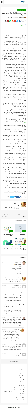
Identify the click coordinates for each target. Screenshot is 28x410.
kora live (23, 371)
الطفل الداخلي (22, 375)
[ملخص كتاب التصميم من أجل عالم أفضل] (20, 228)
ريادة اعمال (19, 10)
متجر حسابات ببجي (21, 399)
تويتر (6, 207)
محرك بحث (18, 285)
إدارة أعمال (23, 10)
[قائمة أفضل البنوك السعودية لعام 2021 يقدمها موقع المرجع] (20, 241)
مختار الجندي (18, 317)
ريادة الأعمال (23, 193)
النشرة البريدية (16, 208)
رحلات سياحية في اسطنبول (19, 387)
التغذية (3, 207)
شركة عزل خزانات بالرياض (19, 389)
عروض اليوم (22, 393)
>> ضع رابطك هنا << (21, 369)
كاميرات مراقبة (22, 395)
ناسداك (19, 277)
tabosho (16, 262)
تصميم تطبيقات (22, 381)
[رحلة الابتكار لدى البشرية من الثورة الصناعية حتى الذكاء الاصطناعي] (7, 228)
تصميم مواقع (22, 383)
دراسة (4, 118)
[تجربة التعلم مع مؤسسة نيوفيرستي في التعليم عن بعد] (7, 241)
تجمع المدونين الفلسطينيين (20, 304)
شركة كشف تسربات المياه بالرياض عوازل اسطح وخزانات (14, 391)
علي (20, 353)
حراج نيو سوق (22, 385)
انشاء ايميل (22, 377)
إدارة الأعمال (6, 191)
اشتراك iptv (22, 373)
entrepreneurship (20, 191)
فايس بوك (9, 207)
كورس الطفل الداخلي (20, 397)
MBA (16, 191)
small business (11, 191)
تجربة (23, 379)
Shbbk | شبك (23, 292)
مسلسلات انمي (22, 401)
